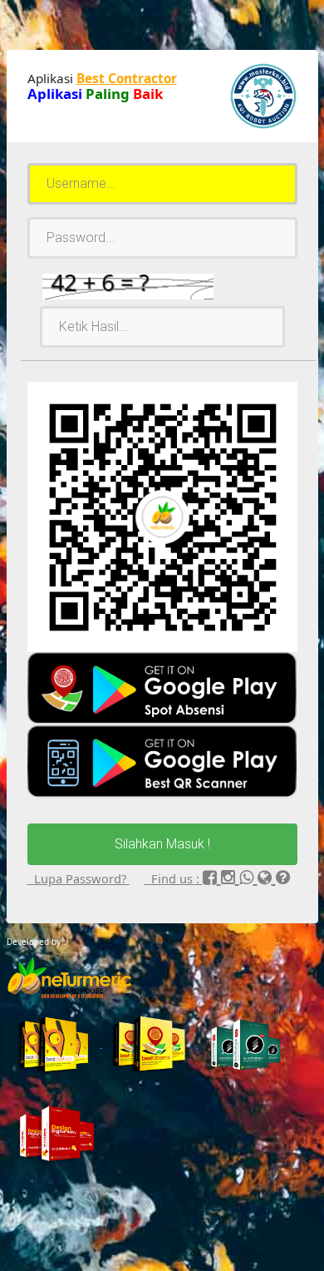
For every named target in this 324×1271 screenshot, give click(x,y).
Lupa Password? (78, 878)
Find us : (174, 878)
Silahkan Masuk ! (162, 844)
